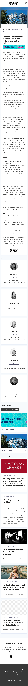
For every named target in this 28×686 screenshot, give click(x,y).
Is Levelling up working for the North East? (13, 501)
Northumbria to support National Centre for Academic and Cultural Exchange (13, 623)
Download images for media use (10, 409)
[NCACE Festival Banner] (14, 420)
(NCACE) (14, 71)
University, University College (15, 216)
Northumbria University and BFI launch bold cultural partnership (13, 552)
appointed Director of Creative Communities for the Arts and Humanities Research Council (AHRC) (13, 140)
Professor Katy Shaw (20, 54)
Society (4, 222)
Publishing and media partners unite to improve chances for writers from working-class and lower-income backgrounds (14, 482)
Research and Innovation (17, 224)
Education (5, 216)
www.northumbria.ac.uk (10, 237)
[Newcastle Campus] (14, 441)
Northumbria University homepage (14, 680)
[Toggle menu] (2, 3)
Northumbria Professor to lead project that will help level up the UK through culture (14, 587)
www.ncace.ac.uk (15, 209)
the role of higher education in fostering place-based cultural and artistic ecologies (13, 155)
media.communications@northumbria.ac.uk (14, 241)
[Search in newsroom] (26, 3)
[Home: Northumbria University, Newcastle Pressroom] (13, 3)
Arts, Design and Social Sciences (14, 222)
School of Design (7, 224)
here (11, 205)
